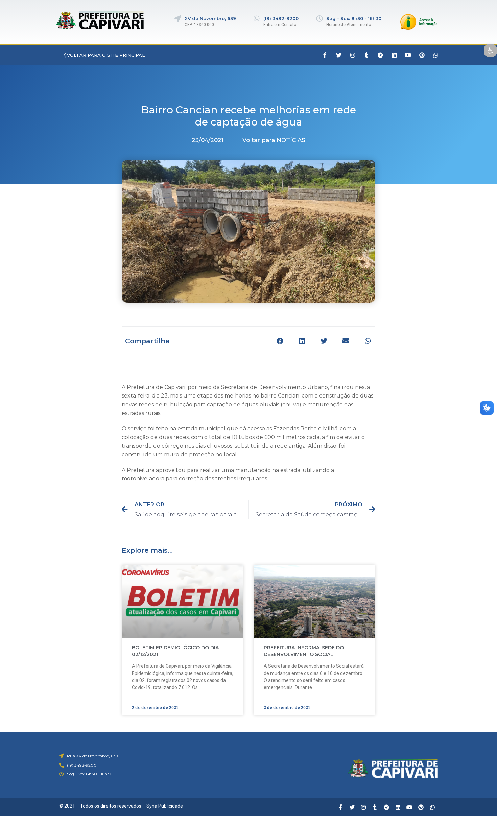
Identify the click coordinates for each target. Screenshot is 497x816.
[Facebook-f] (325, 55)
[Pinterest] (422, 55)
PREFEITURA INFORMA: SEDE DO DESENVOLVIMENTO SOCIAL (304, 650)
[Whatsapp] (435, 55)
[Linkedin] (394, 55)
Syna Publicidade (164, 806)
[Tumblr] (366, 55)
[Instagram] (352, 55)
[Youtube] (408, 55)
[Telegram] (380, 55)
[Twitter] (338, 55)
